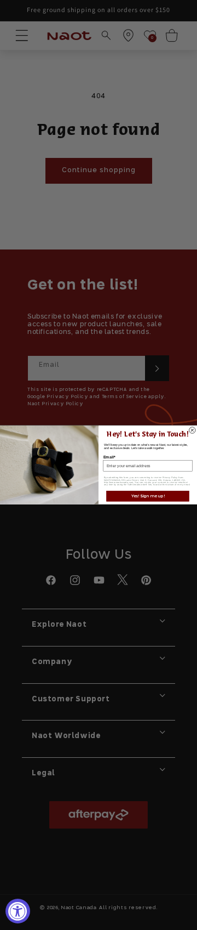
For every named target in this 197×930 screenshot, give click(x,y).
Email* (109, 457)
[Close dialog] (192, 430)
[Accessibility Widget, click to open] (17, 911)
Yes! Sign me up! (148, 496)
